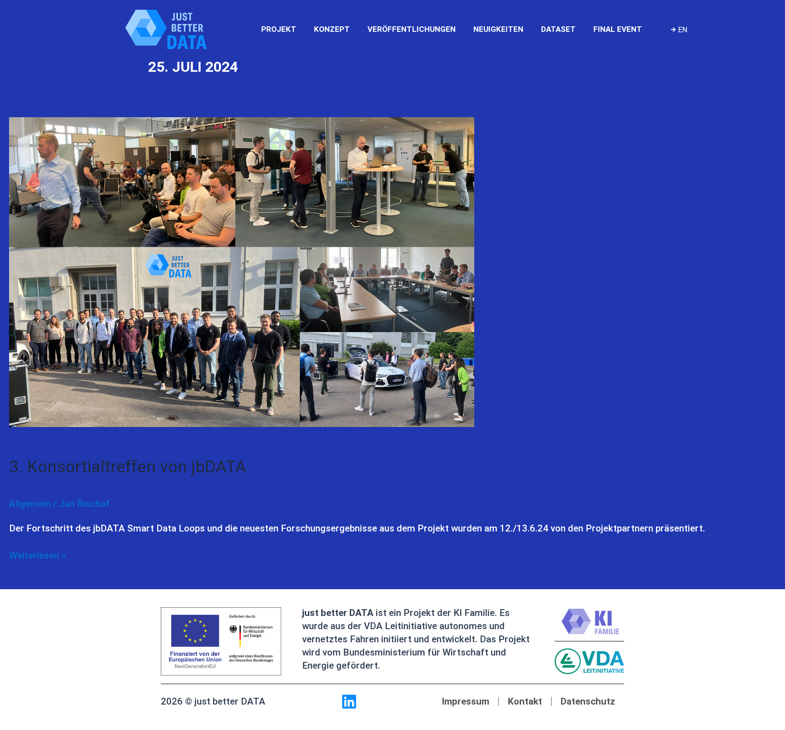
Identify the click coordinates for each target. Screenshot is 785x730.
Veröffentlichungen (412, 29)
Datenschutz (588, 701)
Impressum (465, 701)
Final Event (617, 29)
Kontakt (525, 701)
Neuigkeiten (498, 29)
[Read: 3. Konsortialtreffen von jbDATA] (241, 271)
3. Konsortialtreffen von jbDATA (127, 467)
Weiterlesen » (37, 555)
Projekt (278, 29)
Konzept (332, 29)
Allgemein (30, 503)
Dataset (558, 29)
